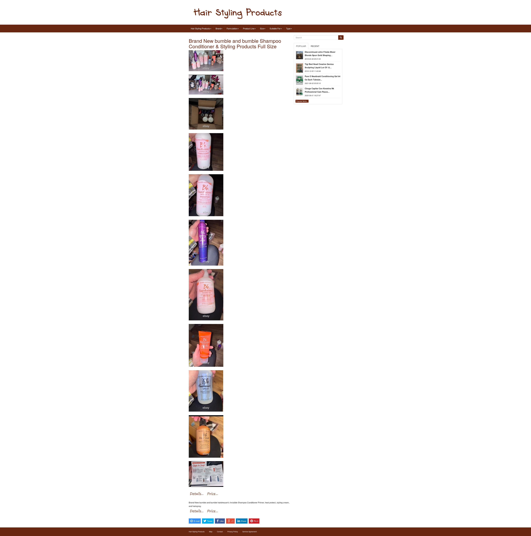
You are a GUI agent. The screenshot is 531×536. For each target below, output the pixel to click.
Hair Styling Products (200, 28)
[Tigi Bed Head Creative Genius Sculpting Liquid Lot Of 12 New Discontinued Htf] (299, 67)
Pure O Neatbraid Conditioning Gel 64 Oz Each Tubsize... (322, 78)
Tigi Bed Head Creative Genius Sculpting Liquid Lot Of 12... (319, 66)
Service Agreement (249, 531)
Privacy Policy (232, 531)
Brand (218, 28)
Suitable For (275, 28)
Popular (301, 46)
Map (210, 531)
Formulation (232, 28)
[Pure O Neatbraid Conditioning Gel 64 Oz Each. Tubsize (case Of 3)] (299, 79)
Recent (315, 46)
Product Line (248, 28)
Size (262, 28)
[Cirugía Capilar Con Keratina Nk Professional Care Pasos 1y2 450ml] (299, 91)
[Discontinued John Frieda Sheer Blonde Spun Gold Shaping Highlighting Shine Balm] (299, 54)
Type (288, 28)
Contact (220, 531)
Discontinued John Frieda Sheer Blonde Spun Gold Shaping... (320, 54)
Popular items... (302, 101)
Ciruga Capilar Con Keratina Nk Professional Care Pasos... (319, 90)
